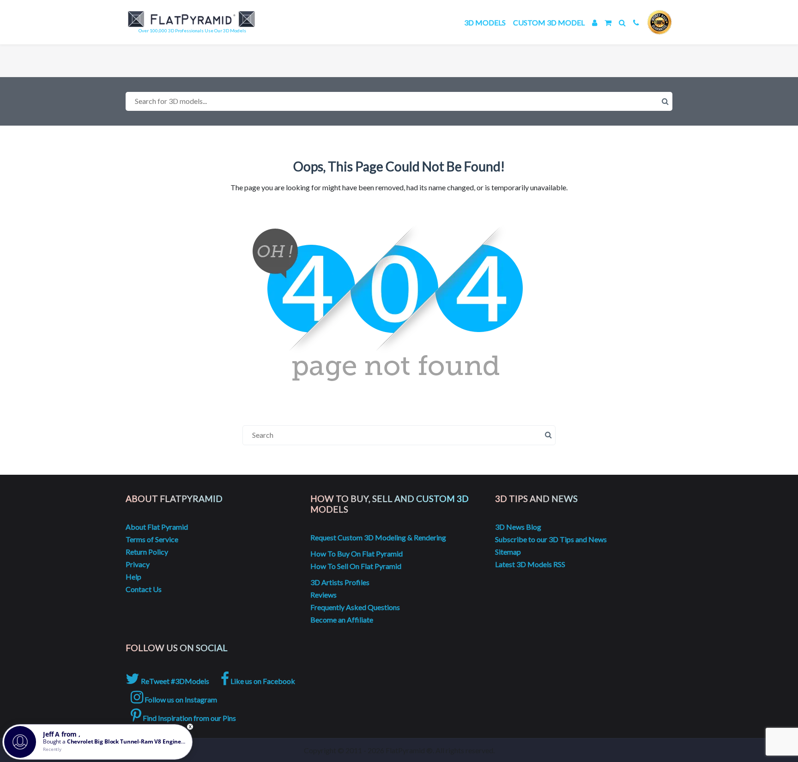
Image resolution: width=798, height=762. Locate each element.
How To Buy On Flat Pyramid (356, 553)
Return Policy (147, 551)
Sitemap (508, 551)
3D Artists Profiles (339, 582)
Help (133, 576)
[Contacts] (636, 22)
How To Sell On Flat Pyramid (355, 566)
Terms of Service (152, 539)
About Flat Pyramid (157, 526)
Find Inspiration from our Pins (188, 718)
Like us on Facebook (262, 681)
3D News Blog (518, 526)
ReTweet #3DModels (174, 681)
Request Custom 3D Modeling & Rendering (378, 537)
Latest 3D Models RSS (530, 564)
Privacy (138, 564)
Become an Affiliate (341, 619)
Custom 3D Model (549, 22)
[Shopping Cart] (608, 22)
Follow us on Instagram (180, 699)
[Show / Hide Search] (622, 22)
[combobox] (399, 101)
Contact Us (144, 589)
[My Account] (594, 22)
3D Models (485, 22)
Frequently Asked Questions (355, 607)
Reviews (323, 594)
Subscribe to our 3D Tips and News (551, 539)
